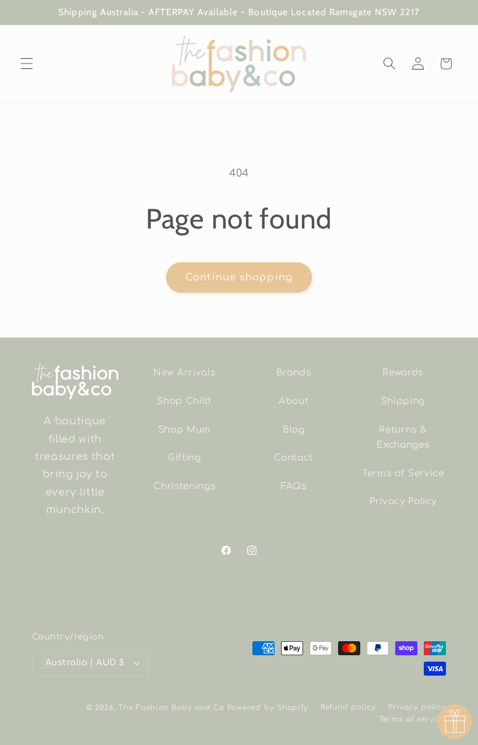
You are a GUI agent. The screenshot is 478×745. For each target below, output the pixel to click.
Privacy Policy (403, 501)
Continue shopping (239, 277)
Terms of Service (403, 473)
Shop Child (184, 401)
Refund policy (348, 707)
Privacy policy (417, 707)
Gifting (184, 457)
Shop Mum (184, 429)
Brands (293, 372)
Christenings (184, 486)
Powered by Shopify (267, 708)
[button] (27, 64)
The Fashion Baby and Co (171, 708)
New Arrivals (184, 372)
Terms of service (412, 719)
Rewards (402, 372)
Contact (293, 457)
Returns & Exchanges (403, 437)
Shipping (403, 401)
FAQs (294, 486)
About (293, 401)
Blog (294, 429)
